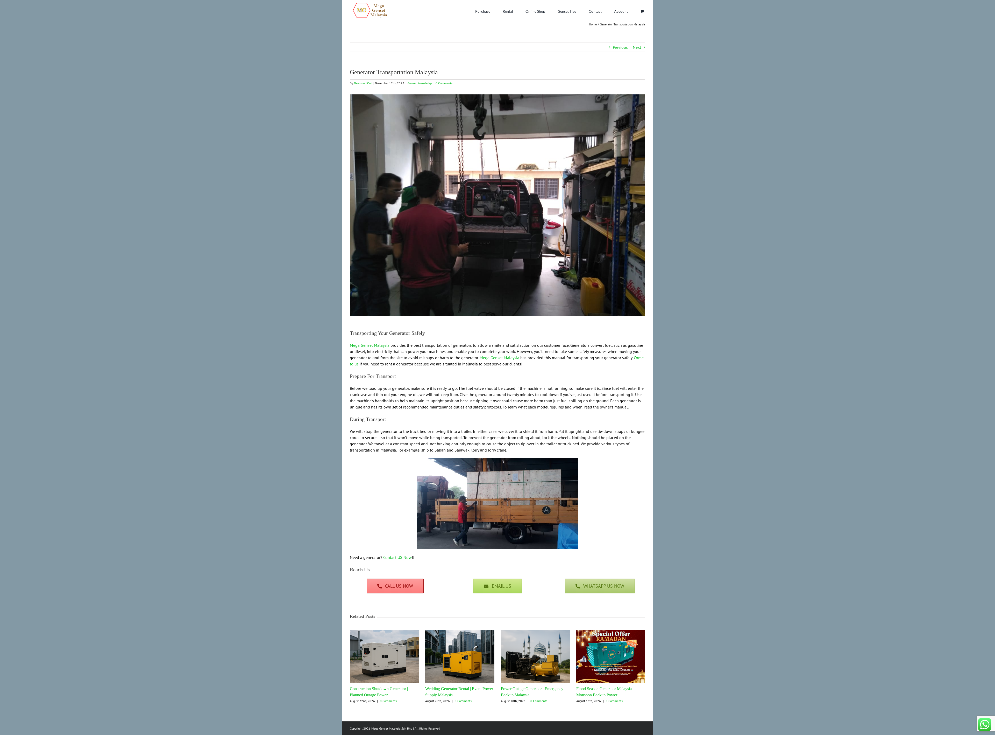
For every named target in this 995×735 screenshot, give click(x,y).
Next (637, 47)
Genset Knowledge (420, 83)
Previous (620, 47)
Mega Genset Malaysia (369, 345)
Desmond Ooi (363, 83)
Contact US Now (397, 557)
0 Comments (444, 83)
